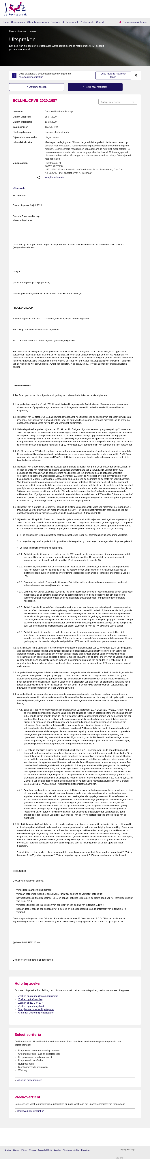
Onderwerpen (18, 22)
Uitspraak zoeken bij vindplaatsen (36, 1012)
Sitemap (16, 1150)
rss (139, 1150)
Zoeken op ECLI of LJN (30, 1002)
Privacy (24, 1150)
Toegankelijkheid (45, 1150)
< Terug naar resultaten (95, 86)
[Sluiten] (136, 75)
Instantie (17, 111)
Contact (100, 22)
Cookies (32, 1150)
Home (6, 22)
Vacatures (67, 1150)
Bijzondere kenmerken (25, 137)
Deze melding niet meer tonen (113, 75)
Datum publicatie (22, 121)
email (143, 1150)
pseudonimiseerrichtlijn (31, 77)
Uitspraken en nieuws (38, 22)
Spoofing (57, 1150)
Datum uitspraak (22, 116)
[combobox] (117, 102)
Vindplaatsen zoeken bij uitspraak (36, 1009)
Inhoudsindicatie (22, 142)
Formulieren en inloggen (135, 22)
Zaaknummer (20, 127)
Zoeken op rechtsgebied (31, 1006)
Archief (76, 1150)
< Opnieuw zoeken (36, 86)
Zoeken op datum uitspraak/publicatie (38, 996)
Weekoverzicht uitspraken (30, 1111)
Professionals (87, 22)
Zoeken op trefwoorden (30, 999)
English (8, 1150)
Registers (55, 22)
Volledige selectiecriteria (29, 1080)
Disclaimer (85, 1150)
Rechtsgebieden (22, 132)
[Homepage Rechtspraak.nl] (14, 8)
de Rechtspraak (70, 22)
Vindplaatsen (20, 163)
